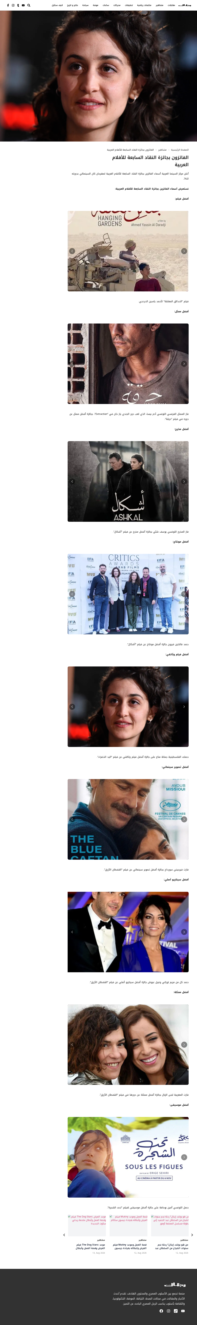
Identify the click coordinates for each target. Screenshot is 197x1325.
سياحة (85, 5)
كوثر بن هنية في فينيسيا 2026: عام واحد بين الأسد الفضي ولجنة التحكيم (87, 1246)
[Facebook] (161, 1311)
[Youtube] (23, 5)
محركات (117, 5)
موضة (95, 5)
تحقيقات (129, 5)
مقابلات (171, 5)
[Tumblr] (18, 5)
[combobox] (35, 5)
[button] (72, 251)
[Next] (192, 1235)
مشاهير (159, 5)
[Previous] (64, 1235)
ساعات (106, 5)
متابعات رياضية (144, 5)
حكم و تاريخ (72, 5)
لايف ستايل (57, 5)
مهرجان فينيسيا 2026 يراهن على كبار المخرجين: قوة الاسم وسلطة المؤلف (170, 1246)
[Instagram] (13, 5)
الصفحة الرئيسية (180, 150)
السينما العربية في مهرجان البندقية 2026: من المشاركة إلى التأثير (129, 1246)
